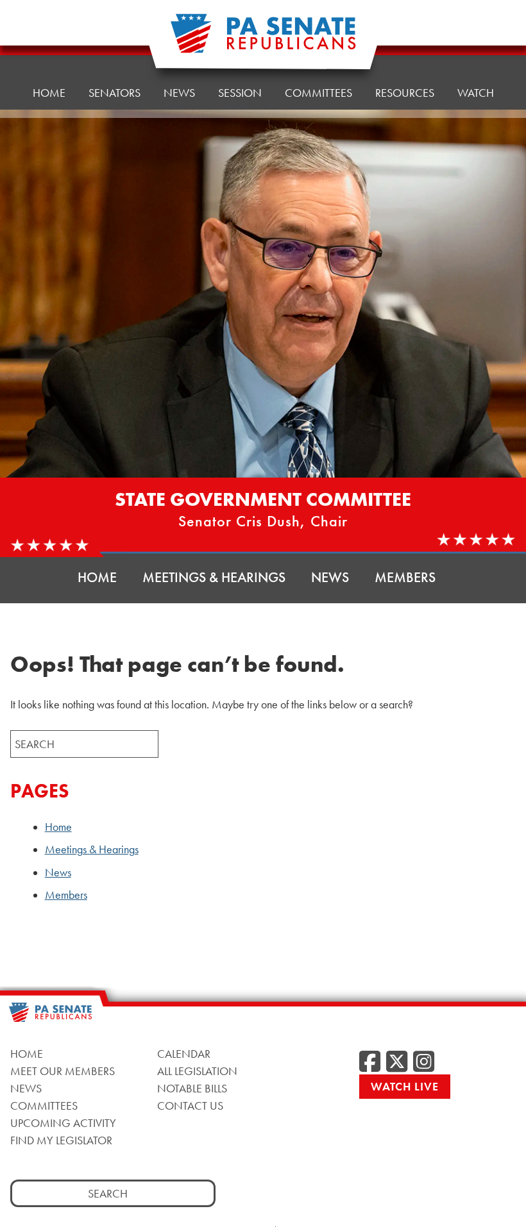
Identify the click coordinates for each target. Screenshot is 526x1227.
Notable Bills (192, 1088)
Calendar (183, 1053)
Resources (404, 92)
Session (240, 92)
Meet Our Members (62, 1071)
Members (405, 577)
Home (49, 92)
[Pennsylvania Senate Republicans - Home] (263, 40)
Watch (475, 92)
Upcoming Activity (63, 1122)
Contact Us (190, 1105)
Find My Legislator (61, 1140)
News (179, 92)
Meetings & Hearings (213, 577)
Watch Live (405, 1086)
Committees (318, 92)
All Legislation (197, 1071)
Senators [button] (114, 92)
